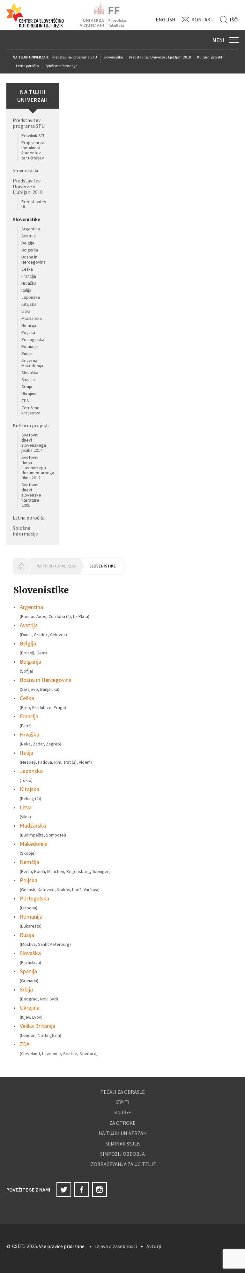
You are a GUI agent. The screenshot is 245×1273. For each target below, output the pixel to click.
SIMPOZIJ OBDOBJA (122, 1154)
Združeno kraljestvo (31, 410)
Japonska (30, 297)
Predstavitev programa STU (74, 57)
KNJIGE (122, 1112)
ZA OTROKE (122, 1123)
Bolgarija (29, 250)
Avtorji (153, 1246)
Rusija (27, 353)
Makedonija (34, 843)
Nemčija (28, 325)
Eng (165, 19)
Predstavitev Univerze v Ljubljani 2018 (160, 57)
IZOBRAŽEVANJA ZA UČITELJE (122, 1164)
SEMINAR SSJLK (122, 1143)
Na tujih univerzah (56, 566)
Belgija (27, 243)
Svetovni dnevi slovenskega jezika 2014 (33, 442)
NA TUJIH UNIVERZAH (123, 1133)
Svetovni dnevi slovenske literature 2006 (31, 495)
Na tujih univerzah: (31, 57)
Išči (234, 19)
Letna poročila (27, 65)
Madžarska (31, 318)
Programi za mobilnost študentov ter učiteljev (32, 150)
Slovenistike (113, 57)
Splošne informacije (61, 65)
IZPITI (122, 1102)
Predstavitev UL (33, 204)
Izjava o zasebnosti (116, 1246)
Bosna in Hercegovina (33, 259)
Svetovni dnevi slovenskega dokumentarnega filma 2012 (37, 467)
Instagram (99, 1189)
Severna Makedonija (32, 363)
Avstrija (28, 236)
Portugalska (32, 339)
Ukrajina (28, 394)
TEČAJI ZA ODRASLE (122, 1092)
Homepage (20, 566)
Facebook (81, 1189)
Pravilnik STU (33, 135)
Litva (25, 311)
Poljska (28, 332)
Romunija (30, 346)
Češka (27, 269)
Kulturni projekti (210, 57)
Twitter (63, 1189)
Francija (28, 276)
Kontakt (202, 19)
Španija (28, 379)
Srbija (26, 387)
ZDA (25, 401)
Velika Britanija (37, 1026)
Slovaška (29, 372)
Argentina (30, 229)
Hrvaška (28, 283)
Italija (26, 290)
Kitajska (28, 304)
